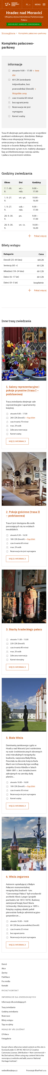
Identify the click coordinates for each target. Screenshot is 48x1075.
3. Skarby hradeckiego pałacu (24, 629)
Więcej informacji (17, 441)
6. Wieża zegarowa (17, 876)
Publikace (6, 977)
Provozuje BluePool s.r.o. (36, 1070)
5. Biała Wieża (14, 737)
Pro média (6, 981)
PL (27, 4)
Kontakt (5, 985)
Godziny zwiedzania (10, 1011)
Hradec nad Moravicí (24, 12)
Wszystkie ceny (19, 93)
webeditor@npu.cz (9, 1070)
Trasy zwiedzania (8, 1007)
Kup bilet (31, 417)
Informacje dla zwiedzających (14, 1002)
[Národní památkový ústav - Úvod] (12, 4)
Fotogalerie (6, 1038)
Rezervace (6, 1016)
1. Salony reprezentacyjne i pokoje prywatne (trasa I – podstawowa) (22, 390)
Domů (4, 964)
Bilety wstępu (7, 1020)
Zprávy (4, 972)
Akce (4, 968)
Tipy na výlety (7, 1024)
